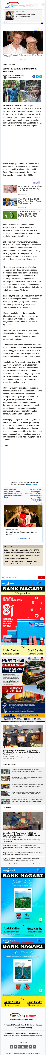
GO (41, 577)
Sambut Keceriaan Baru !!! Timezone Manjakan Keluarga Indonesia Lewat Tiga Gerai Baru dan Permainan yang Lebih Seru (21, 847)
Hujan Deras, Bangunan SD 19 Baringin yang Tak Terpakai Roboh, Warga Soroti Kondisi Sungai (26, 793)
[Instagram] (23, 1046)
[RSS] (34, 1046)
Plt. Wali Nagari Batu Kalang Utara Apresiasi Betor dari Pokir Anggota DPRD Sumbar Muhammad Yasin (28, 785)
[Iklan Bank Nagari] (23, 937)
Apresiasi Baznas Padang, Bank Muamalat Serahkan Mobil (21, 864)
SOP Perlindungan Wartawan (31, 1036)
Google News (32, 484)
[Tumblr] (30, 1046)
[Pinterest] (19, 1046)
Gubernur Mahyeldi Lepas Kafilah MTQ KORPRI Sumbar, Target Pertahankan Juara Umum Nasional (27, 770)
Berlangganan (10, 1033)
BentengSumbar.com (22, 1053)
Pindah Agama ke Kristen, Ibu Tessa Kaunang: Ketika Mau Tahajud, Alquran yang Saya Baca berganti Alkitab (21, 859)
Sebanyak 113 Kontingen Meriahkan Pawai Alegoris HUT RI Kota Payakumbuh (27, 777)
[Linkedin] (26, 1046)
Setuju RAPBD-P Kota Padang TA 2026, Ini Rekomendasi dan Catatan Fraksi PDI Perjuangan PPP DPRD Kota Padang (22, 835)
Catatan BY (8, 1025)
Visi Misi (22, 1027)
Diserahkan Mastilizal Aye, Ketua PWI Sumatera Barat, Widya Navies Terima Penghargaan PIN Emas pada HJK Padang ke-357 (22, 752)
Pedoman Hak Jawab (12, 1036)
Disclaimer (31, 1025)
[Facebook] (11, 1046)
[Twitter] (15, 1046)
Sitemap (29, 1027)
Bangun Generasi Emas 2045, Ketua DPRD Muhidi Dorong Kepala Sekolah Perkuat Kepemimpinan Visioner (23, 853)
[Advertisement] (23, 143)
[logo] (23, 1017)
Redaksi (17, 1025)
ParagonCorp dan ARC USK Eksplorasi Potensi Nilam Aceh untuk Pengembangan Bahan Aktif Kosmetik (27, 800)
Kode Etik (19, 1033)
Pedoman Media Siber (32, 1033)
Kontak (23, 1025)
